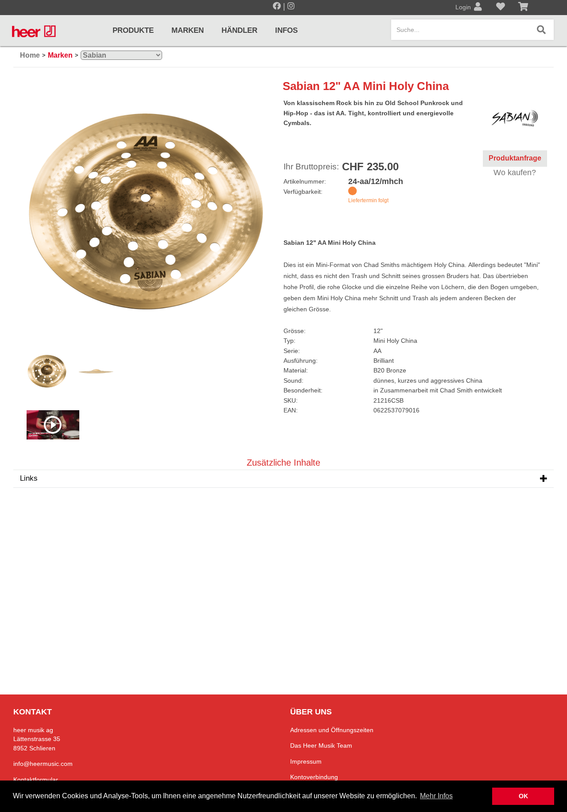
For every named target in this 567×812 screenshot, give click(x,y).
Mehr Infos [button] (436, 796)
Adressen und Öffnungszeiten (331, 730)
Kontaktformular (35, 779)
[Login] (478, 7)
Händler (239, 30)
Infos (286, 30)
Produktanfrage (515, 158)
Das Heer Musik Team (321, 745)
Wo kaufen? (514, 172)
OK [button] (523, 796)
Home (30, 55)
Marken (187, 30)
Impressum (306, 761)
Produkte (133, 30)
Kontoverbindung (314, 777)
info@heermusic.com (43, 763)
